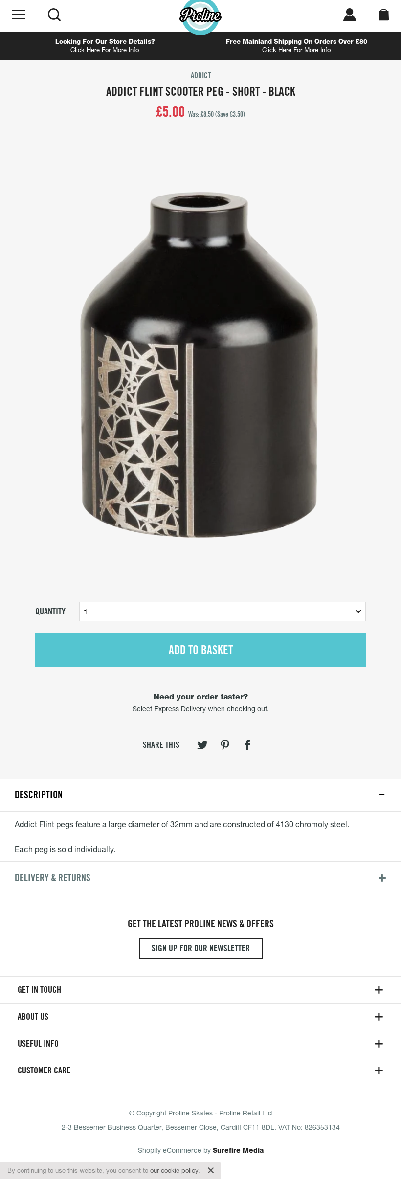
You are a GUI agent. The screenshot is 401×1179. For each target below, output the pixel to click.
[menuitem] (202, 747)
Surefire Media (238, 1150)
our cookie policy (174, 1170)
